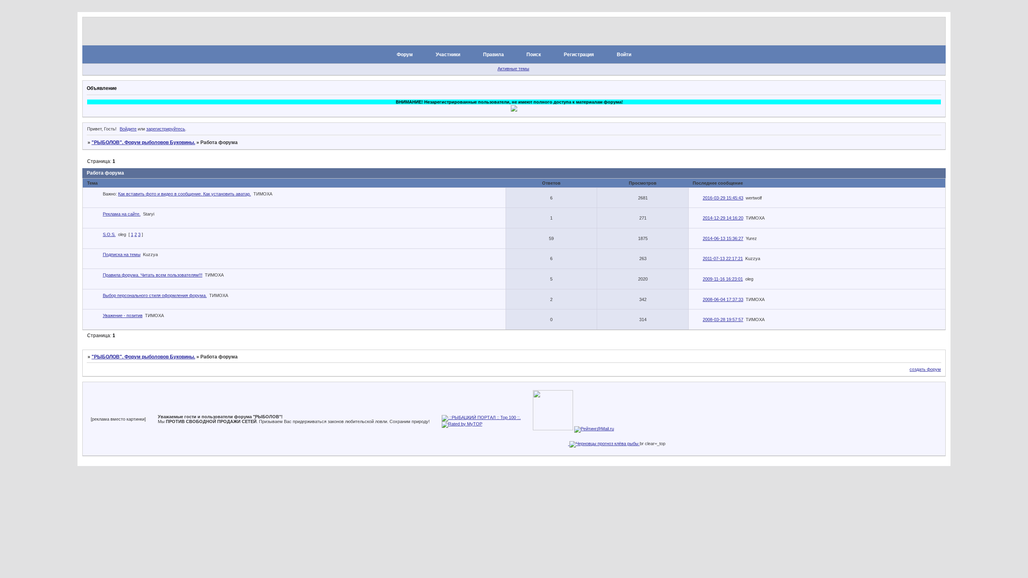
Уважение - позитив (123, 315)
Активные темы (513, 68)
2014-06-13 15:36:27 (723, 238)
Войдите (128, 128)
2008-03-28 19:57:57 (723, 319)
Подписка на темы (122, 254)
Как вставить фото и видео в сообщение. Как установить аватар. (184, 193)
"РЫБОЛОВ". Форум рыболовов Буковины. (143, 142)
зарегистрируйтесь (165, 128)
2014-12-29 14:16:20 (723, 218)
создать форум (925, 369)
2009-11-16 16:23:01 (723, 279)
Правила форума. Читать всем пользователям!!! (152, 275)
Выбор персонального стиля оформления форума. (155, 295)
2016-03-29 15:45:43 (723, 197)
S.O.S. (109, 234)
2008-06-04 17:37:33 (723, 299)
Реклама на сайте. (122, 214)
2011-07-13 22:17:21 (723, 258)
